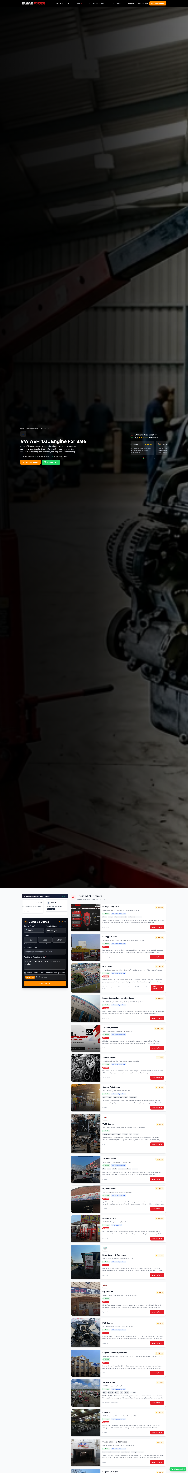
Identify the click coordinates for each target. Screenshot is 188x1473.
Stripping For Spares (96, 3)
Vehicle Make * (52, 926)
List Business (143, 3)
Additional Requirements (35, 957)
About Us (131, 3)
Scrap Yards (116, 3)
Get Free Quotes (157, 3)
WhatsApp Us (52, 462)
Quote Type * (29, 926)
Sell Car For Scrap (62, 3)
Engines (77, 3)
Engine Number (30, 947)
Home (22, 428)
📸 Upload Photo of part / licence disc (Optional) (44, 973)
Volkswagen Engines (32, 428)
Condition (28, 935)
